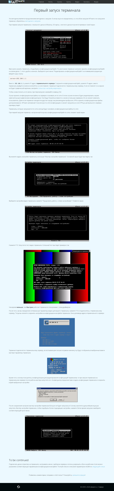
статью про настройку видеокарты (49, 88)
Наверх (101, 487)
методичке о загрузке (33, 21)
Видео (77, 2)
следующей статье (98, 467)
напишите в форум (78, 475)
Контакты (87, 2)
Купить (69, 2)
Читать (50, 2)
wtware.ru (93, 487)
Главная (41, 2)
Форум (96, 2)
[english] (18, 487)
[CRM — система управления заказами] (103, 2)
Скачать (59, 2)
